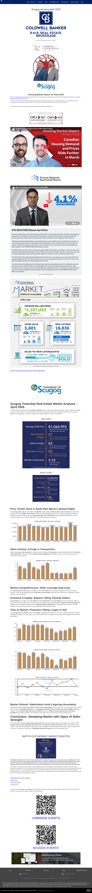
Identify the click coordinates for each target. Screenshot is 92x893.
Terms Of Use (27, 878)
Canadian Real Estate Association (65, 97)
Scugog (29, 789)
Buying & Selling (75, 2)
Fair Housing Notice (63, 878)
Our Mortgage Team (54, 2)
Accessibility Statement (49, 878)
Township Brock (14, 784)
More (82, 2)
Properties (41, 2)
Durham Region (13, 780)
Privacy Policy (36, 878)
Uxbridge (21, 789)
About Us (34, 2)
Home (28, 2)
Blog (46, 2)
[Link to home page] (6, 2)
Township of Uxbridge (15, 782)
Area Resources (65, 2)
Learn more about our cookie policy (45, 890)
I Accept (88, 890)
